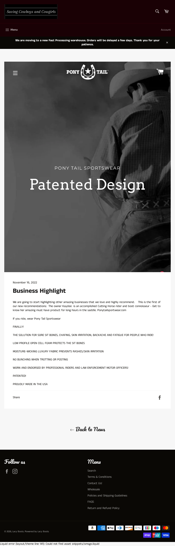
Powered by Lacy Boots (37, 531)
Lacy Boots (18, 531)
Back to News (89, 429)
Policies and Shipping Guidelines (107, 495)
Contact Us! (95, 483)
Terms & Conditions (100, 477)
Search (92, 471)
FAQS (91, 502)
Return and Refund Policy (104, 508)
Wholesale (94, 489)
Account (166, 30)
